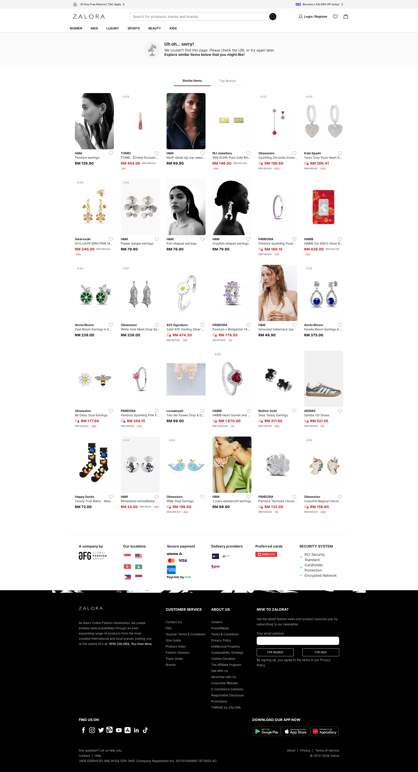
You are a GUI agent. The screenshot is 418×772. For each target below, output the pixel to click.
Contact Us (174, 622)
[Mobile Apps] (127, 730)
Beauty (154, 28)
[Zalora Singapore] (127, 556)
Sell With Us (219, 671)
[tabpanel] (209, 304)
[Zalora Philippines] (127, 577)
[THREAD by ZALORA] (110, 730)
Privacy (305, 750)
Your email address (270, 633)
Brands (171, 665)
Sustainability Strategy (227, 652)
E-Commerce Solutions (227, 689)
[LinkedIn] (136, 730)
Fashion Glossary (178, 652)
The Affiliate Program (226, 665)
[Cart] (345, 16)
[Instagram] (92, 730)
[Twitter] (101, 730)
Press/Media (220, 628)
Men (94, 28)
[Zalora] (89, 16)
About (291, 750)
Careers (216, 622)
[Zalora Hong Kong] (127, 566)
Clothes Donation (223, 658)
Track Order (174, 658)
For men (321, 652)
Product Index (176, 646)
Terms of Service (327, 750)
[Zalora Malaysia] (138, 556)
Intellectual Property (225, 646)
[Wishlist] (335, 16)
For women (275, 652)
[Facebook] (83, 730)
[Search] (272, 16)
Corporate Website (224, 683)
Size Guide (173, 640)
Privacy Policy (221, 640)
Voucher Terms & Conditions (186, 634)
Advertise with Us (223, 677)
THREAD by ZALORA (226, 707)
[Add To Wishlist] (111, 153)
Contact (84, 755)
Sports (134, 28)
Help (98, 755)
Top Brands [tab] (227, 81)
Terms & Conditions (225, 634)
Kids (173, 28)
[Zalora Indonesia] (138, 577)
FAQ (169, 628)
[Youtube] (118, 730)
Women (76, 28)
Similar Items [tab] (192, 80)
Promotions (219, 701)
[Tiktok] (173, 730)
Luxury (112, 28)
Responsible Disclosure (227, 695)
